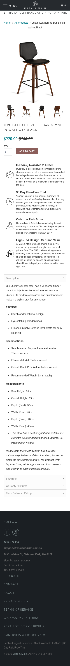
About (9, 593)
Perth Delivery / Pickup (24, 626)
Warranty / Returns (21, 618)
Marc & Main (20, 653)
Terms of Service (18, 609)
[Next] (62, 112)
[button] (35, 278)
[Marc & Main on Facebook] (8, 532)
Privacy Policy (16, 601)
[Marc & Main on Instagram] (16, 532)
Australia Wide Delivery (25, 635)
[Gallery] (35, 80)
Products (12, 576)
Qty (6, 146)
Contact (11, 584)
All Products (21, 22)
